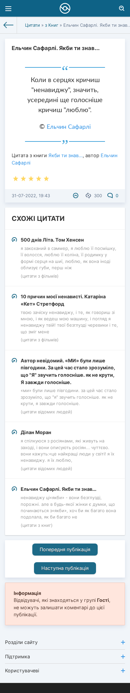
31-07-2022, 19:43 (31, 195)
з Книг (51, 25)
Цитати (32, 25)
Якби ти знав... (65, 155)
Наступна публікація (65, 568)
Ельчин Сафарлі (69, 127)
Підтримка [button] (17, 656)
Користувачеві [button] (22, 670)
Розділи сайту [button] (21, 642)
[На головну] (8, 25)
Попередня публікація (65, 549)
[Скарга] (76, 195)
